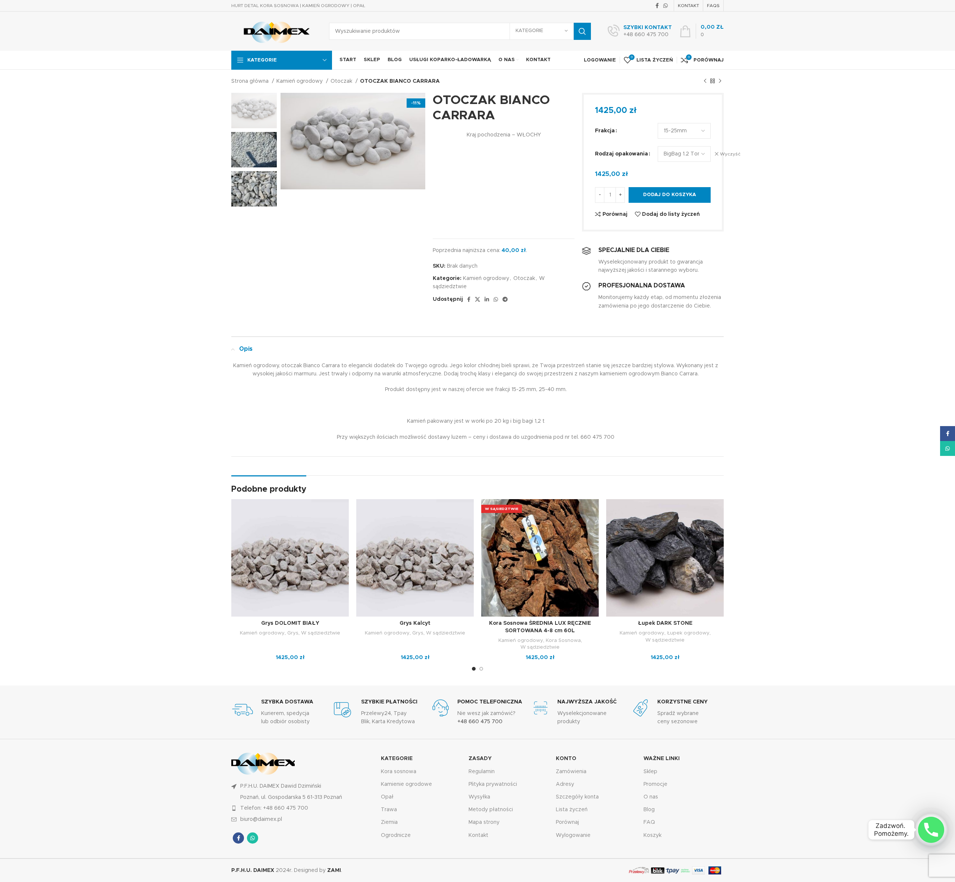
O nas (651, 797)
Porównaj (567, 822)
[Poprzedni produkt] (705, 81)
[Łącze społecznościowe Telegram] (505, 299)
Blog (649, 809)
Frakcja (605, 130)
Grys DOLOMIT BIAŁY (290, 623)
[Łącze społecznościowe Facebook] (657, 5)
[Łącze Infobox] (640, 31)
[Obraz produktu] (290, 558)
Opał (387, 797)
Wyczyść (730, 154)
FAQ (649, 822)
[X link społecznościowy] (477, 299)
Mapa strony (484, 822)
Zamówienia (571, 771)
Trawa (389, 809)
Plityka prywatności (493, 784)
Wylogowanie (573, 835)
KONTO (566, 758)
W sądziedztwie (320, 633)
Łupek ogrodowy (688, 633)
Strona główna (250, 81)
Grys (292, 633)
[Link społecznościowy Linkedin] (486, 299)
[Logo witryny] (274, 31)
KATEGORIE (397, 758)
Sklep (650, 771)
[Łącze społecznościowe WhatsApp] (665, 5)
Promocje (655, 784)
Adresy (565, 784)
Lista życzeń (572, 809)
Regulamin (482, 771)
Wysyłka (479, 797)
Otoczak (342, 81)
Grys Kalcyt (415, 623)
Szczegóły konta (577, 797)
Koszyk (652, 835)
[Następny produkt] (720, 81)
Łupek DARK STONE (665, 623)
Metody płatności (491, 809)
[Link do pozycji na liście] (302, 808)
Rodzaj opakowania (621, 154)
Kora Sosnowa (563, 640)
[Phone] (931, 830)
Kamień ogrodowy (300, 81)
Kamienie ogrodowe (406, 784)
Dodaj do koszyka (669, 194)
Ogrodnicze (396, 835)
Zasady (480, 758)
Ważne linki (662, 758)
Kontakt (478, 835)
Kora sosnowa (398, 771)
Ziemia (389, 822)
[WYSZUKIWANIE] (582, 31)
